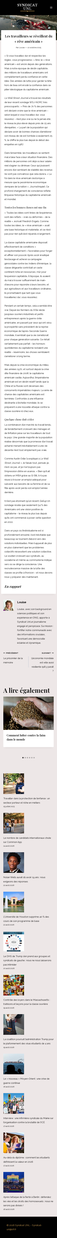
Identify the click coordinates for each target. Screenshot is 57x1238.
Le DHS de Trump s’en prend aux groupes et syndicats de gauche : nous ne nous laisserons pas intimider (27, 960)
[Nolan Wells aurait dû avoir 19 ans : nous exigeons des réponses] (28, 862)
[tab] (23, 757)
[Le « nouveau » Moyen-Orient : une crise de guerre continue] (28, 1064)
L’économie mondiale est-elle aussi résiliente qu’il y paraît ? (42, 662)
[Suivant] (49, 725)
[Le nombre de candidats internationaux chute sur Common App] (28, 823)
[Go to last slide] (8, 725)
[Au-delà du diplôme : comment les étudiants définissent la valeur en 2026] (28, 1142)
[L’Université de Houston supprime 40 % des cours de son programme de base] (28, 902)
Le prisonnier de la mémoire (13, 658)
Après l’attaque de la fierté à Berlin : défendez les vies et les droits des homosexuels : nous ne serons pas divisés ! (28, 1201)
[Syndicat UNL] (28, 7)
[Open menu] (51, 7)
